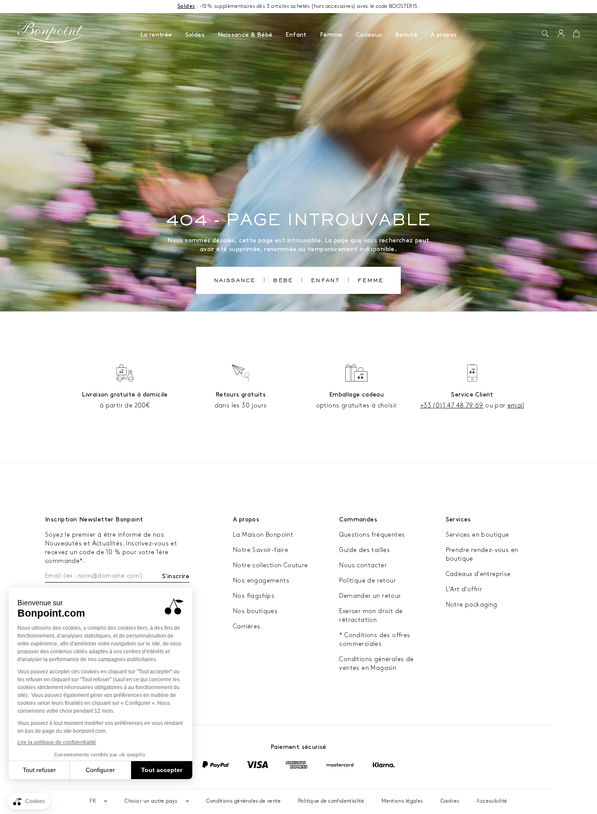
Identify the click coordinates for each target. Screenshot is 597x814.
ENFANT (325, 281)
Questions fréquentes (372, 535)
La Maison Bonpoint (263, 535)
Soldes (195, 35)
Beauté (406, 35)
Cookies (450, 801)
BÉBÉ (283, 281)
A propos (443, 35)
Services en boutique (477, 535)
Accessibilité (491, 801)
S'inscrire (175, 576)
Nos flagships (253, 596)
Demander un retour (370, 596)
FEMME (370, 281)
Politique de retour (367, 580)
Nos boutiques (255, 611)
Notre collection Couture (270, 565)
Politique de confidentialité (331, 801)
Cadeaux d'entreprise (478, 574)
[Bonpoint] (50, 34)
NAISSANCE (235, 281)
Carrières (246, 626)
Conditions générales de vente (243, 801)
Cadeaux (369, 35)
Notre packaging (471, 604)
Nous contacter (363, 565)
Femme (331, 35)
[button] (545, 34)
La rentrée (156, 35)
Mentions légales (402, 801)
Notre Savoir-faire (260, 550)
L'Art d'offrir (464, 589)
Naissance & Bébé (245, 35)
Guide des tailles (364, 550)
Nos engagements (261, 580)
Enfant (295, 35)
